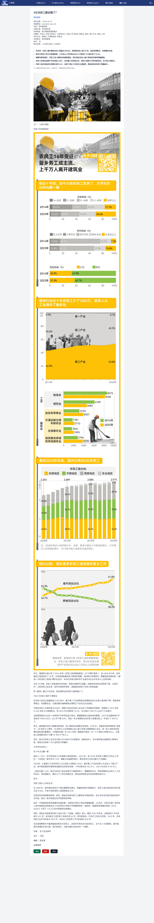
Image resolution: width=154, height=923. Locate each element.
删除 (45, 851)
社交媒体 (110, 3)
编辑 (37, 851)
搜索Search (41, 3)
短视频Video (76, 3)
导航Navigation (93, 3)
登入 (151, 3)
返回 (54, 851)
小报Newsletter (58, 3)
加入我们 (124, 3)
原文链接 (37, 17)
